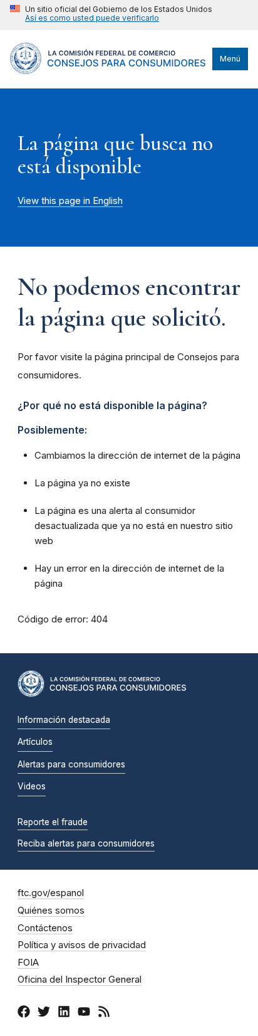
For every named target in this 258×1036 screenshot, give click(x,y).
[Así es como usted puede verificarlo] (111, 15)
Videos (32, 786)
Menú (230, 58)
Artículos (35, 742)
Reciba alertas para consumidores (86, 843)
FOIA (28, 962)
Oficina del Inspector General (80, 979)
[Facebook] (24, 1013)
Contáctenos (45, 928)
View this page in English (70, 200)
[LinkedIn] (64, 1013)
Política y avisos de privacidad (82, 945)
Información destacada (64, 720)
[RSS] (104, 1013)
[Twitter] (44, 1013)
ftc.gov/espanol (51, 893)
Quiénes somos (51, 910)
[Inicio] (108, 71)
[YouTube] (84, 1013)
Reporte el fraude (53, 822)
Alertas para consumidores (71, 764)
